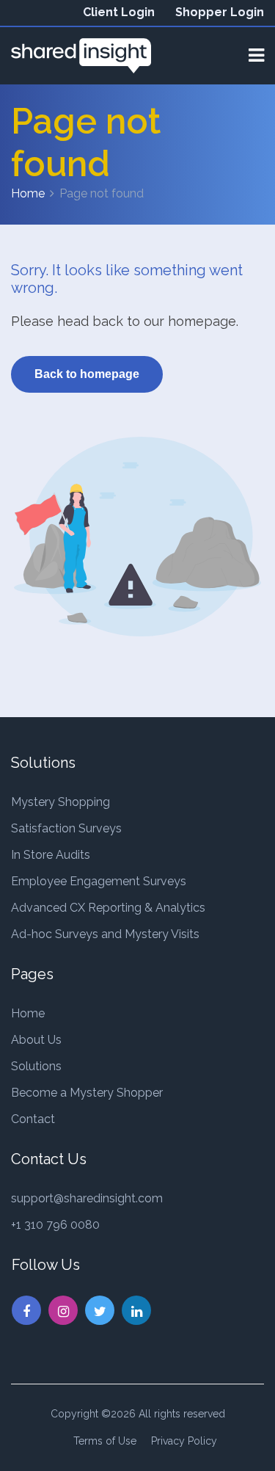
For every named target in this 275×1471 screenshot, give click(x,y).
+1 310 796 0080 (55, 1225)
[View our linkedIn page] (136, 1310)
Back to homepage (86, 374)
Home (28, 193)
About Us (36, 1040)
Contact (33, 1119)
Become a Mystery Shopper (87, 1093)
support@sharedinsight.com (87, 1198)
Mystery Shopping (60, 802)
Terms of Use (104, 1441)
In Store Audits (50, 855)
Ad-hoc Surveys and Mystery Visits (105, 934)
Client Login (119, 12)
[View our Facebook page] (26, 1310)
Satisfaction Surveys (66, 828)
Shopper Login (219, 12)
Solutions (36, 1066)
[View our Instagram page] (63, 1310)
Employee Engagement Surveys (98, 881)
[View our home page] (81, 55)
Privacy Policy (184, 1441)
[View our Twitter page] (99, 1310)
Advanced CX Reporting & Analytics (108, 908)
